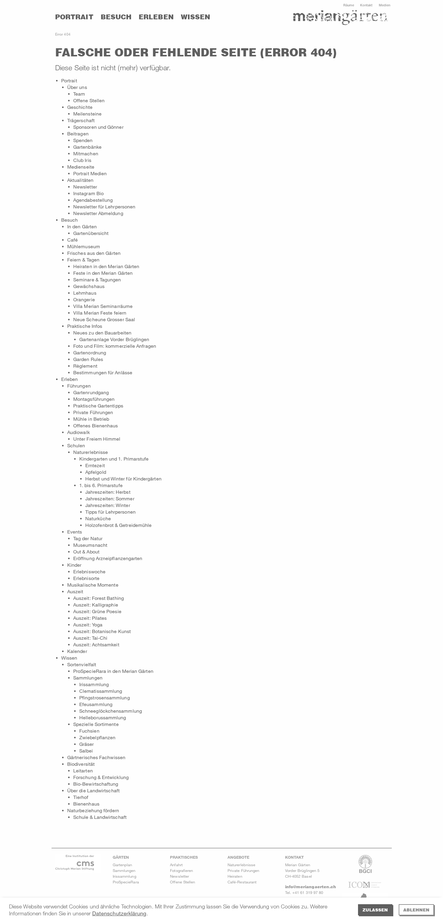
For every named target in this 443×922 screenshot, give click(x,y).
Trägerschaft (81, 120)
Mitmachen (85, 153)
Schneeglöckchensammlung (110, 711)
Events (74, 531)
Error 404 (63, 34)
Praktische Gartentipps (98, 405)
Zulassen (375, 909)
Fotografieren (181, 870)
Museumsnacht (90, 545)
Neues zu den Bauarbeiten (102, 332)
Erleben (156, 17)
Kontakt (366, 5)
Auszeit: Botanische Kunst (102, 631)
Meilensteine (87, 113)
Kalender (77, 651)
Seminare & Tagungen (97, 279)
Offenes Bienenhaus (95, 425)
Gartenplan (122, 864)
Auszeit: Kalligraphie (95, 604)
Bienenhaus (86, 803)
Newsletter (85, 186)
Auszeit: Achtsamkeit (96, 644)
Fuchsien (89, 730)
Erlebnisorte (86, 578)
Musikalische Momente (92, 585)
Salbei (86, 750)
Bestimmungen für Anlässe (102, 372)
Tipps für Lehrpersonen (110, 512)
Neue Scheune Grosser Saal (104, 319)
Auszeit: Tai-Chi (90, 638)
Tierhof (81, 797)
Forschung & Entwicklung (101, 777)
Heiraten (235, 876)
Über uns (77, 87)
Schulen (76, 445)
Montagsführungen (94, 399)
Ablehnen (416, 909)
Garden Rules (88, 359)
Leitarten (83, 770)
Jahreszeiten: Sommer (109, 498)
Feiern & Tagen (83, 259)
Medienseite (80, 167)
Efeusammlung (95, 704)
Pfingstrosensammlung (104, 697)
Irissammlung (94, 684)
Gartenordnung (89, 352)
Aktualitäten (80, 180)
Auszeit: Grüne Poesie (97, 611)
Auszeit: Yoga (87, 624)
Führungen (79, 385)
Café (72, 239)
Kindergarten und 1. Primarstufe (114, 458)
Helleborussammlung (102, 717)
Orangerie (84, 299)
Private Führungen (93, 412)
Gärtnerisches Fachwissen (96, 757)
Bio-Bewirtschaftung (95, 784)
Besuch (116, 17)
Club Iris (82, 160)
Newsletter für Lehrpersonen (104, 206)
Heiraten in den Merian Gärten (106, 266)
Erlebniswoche (89, 571)
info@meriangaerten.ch (310, 886)
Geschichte (80, 107)
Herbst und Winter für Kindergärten (123, 478)
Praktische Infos (84, 326)
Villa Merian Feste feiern (99, 312)
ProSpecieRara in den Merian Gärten (113, 671)
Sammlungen (87, 677)
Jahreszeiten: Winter (107, 505)
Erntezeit (95, 465)
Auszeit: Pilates (90, 618)
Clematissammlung (100, 691)
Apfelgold (95, 472)
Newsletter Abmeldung (98, 213)
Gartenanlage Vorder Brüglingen (114, 339)
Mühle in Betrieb (91, 419)
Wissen (195, 17)
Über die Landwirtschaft (93, 790)
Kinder (74, 565)
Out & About (86, 551)
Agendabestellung (93, 200)
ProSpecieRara (126, 881)
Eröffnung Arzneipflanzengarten (107, 558)
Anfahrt (176, 864)
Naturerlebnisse (90, 452)
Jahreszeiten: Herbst (107, 492)
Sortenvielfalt (81, 664)
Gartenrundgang (91, 392)
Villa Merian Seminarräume (103, 306)
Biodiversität (81, 764)
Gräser (86, 744)
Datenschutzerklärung (119, 913)
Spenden (83, 140)
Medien (384, 5)
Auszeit (75, 591)
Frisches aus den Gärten (94, 253)
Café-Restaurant (242, 881)
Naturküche (98, 518)
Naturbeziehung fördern (93, 810)
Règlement (85, 366)
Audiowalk (78, 432)
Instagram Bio (88, 193)
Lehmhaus (84, 293)
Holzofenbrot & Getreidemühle (118, 525)
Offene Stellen (89, 100)
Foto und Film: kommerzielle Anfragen (114, 346)
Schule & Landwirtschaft (100, 817)
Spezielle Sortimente (96, 724)
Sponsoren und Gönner (98, 127)
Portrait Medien (90, 173)
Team (79, 94)
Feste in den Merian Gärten (103, 273)
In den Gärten (82, 226)
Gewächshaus (89, 286)
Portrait (74, 17)
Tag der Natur (87, 538)
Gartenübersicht (90, 233)
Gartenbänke (87, 147)
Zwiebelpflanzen (97, 737)
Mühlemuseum (83, 246)
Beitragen (78, 133)
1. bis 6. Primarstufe (101, 485)
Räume (348, 5)
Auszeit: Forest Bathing (98, 598)
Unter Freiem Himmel (97, 439)
